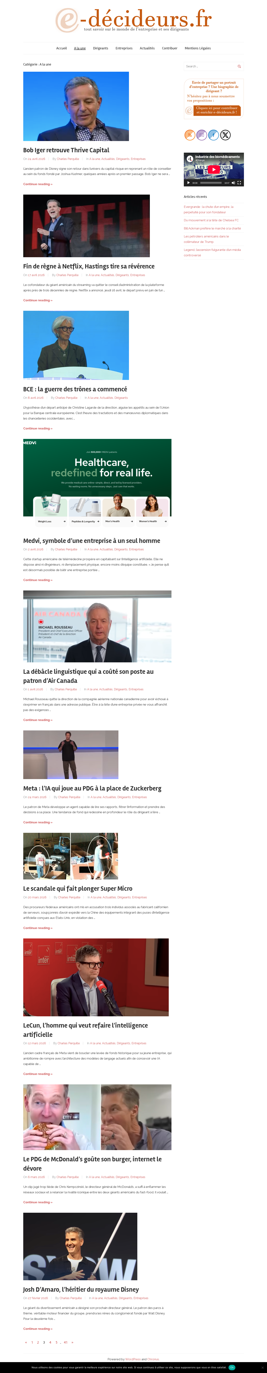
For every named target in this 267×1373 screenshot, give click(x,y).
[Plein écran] (239, 183)
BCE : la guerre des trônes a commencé (75, 389)
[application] (214, 169)
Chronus (153, 1359)
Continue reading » (37, 184)
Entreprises (124, 48)
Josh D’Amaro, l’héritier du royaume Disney (81, 1290)
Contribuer (169, 48)
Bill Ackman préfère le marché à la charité (212, 228)
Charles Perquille (68, 159)
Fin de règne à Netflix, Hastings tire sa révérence (89, 266)
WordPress (133, 1359)
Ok (232, 1367)
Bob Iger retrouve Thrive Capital (66, 150)
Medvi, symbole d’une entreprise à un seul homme (91, 541)
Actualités (147, 48)
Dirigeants (100, 48)
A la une (80, 48)
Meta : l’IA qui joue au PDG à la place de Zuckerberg (92, 789)
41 (65, 1342)
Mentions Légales (198, 48)
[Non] (262, 1367)
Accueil (61, 48)
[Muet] (233, 183)
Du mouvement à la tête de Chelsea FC (211, 220)
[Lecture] (188, 183)
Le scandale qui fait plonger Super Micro (77, 889)
